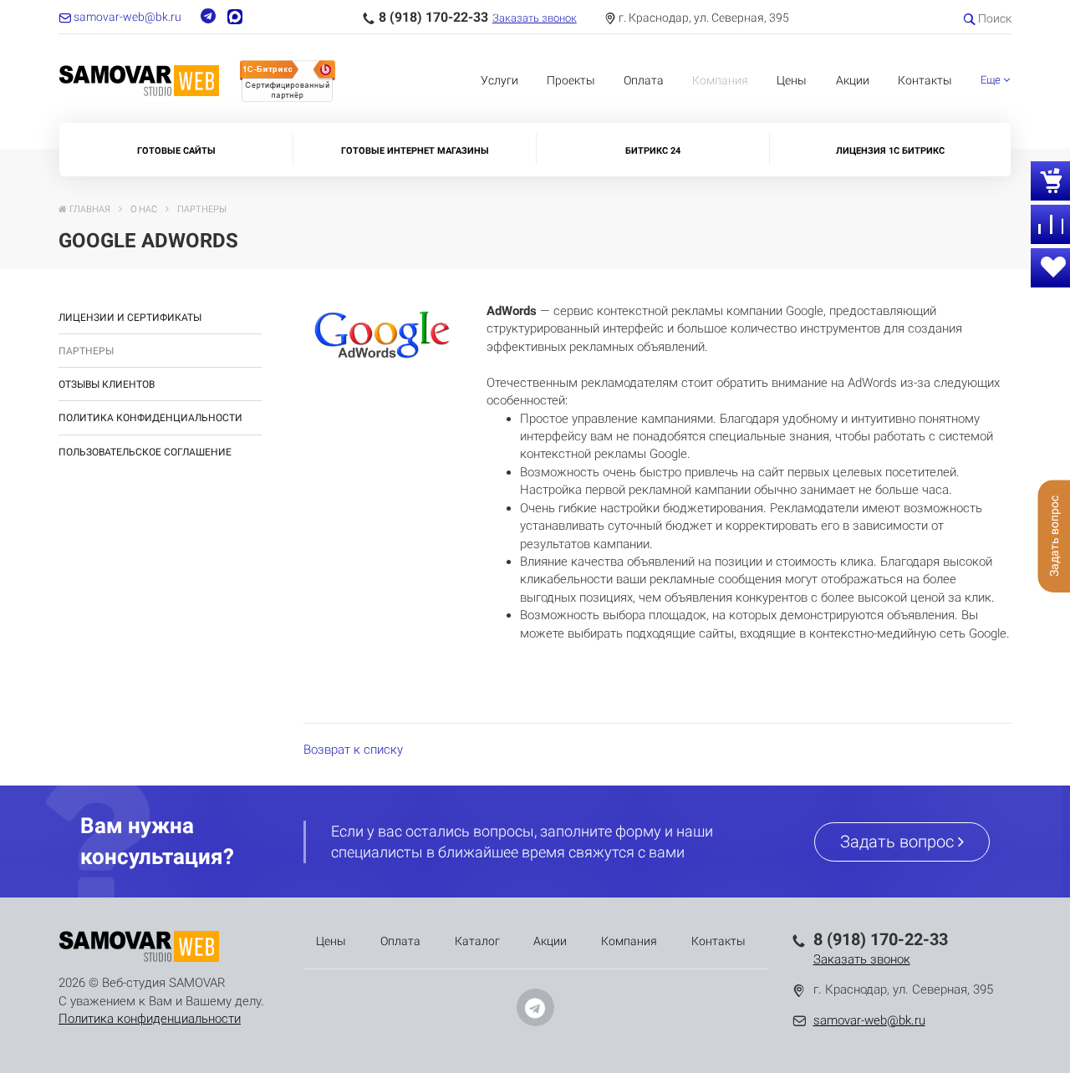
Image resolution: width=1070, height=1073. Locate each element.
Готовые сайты (176, 150)
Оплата (644, 80)
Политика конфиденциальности (150, 418)
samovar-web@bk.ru (869, 1020)
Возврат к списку (353, 749)
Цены (792, 80)
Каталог (477, 941)
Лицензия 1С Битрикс (890, 150)
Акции (852, 80)
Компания (720, 80)
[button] (995, 80)
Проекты (571, 80)
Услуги (499, 80)
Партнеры (86, 351)
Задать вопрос (899, 841)
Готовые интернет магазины (415, 150)
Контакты (925, 80)
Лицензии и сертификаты (130, 317)
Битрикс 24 (652, 150)
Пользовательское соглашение (145, 452)
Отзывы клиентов (107, 384)
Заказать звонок (534, 18)
